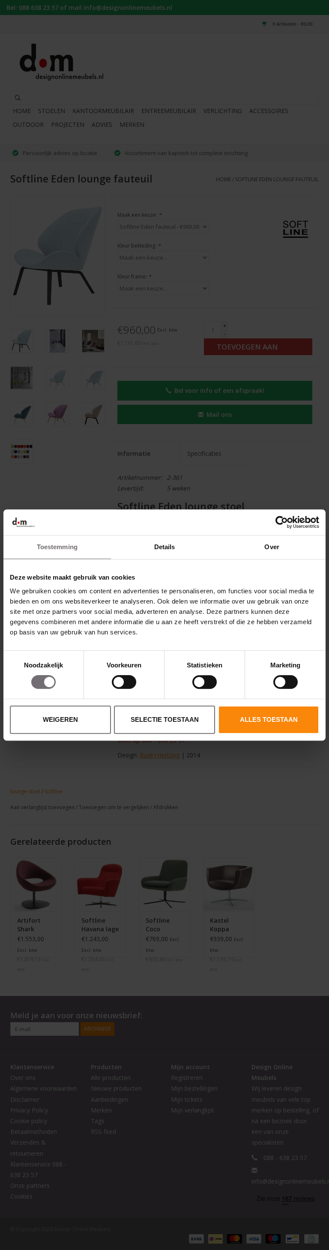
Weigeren (60, 719)
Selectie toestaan (165, 719)
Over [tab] (271, 546)
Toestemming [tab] (57, 546)
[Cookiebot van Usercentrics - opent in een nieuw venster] (281, 522)
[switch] (124, 682)
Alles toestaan (269, 719)
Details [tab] (164, 546)
